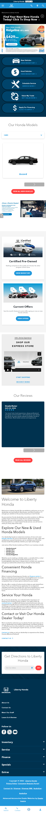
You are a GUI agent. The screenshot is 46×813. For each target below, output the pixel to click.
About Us (5, 703)
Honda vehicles (7, 538)
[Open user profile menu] (40, 809)
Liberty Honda (31, 781)
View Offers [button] (23, 318)
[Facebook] (4, 732)
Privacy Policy (11, 783)
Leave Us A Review (9, 717)
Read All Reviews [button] (23, 460)
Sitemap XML (27, 788)
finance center (35, 576)
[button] (34, 184)
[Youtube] (15, 732)
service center (7, 603)
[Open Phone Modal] (32, 5)
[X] (9, 732)
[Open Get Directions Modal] (37, 5)
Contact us (5, 632)
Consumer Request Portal (28, 783)
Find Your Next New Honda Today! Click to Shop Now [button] (21, 18)
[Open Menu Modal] (3, 5)
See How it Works (23, 382)
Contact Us (6, 707)
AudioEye (37, 788)
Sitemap (17, 788)
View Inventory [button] (23, 273)
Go (38, 668)
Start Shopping (23, 377)
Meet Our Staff (8, 712)
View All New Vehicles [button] (23, 191)
